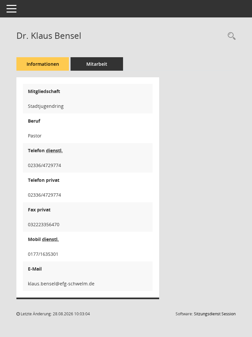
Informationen (43, 64)
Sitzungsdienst (215, 314)
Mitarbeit (96, 64)
